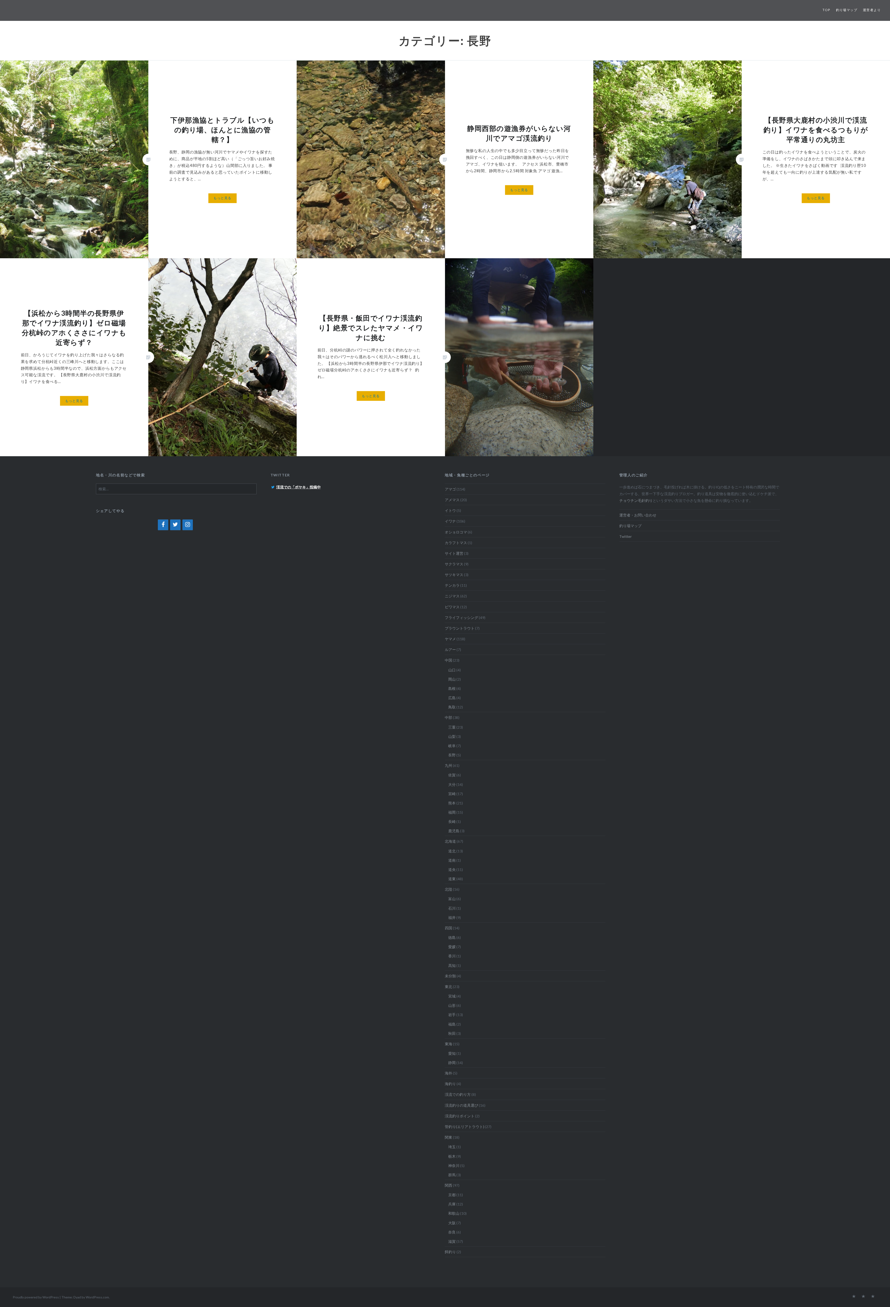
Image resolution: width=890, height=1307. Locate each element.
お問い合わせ (645, 515)
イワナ (450, 521)
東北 (448, 986)
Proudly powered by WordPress (36, 1297)
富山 (452, 898)
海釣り (450, 1083)
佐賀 (452, 775)
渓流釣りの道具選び (461, 1105)
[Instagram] (187, 525)
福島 (452, 1024)
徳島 (452, 937)
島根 (452, 688)
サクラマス (454, 564)
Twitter (625, 536)
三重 (452, 727)
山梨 (452, 736)
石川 (452, 908)
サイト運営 (454, 553)
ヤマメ (450, 639)
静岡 (452, 1062)
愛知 (452, 1053)
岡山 (452, 679)
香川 (452, 956)
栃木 (452, 1156)
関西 (448, 1185)
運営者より (872, 10)
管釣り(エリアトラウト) (464, 1126)
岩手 (452, 1014)
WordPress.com (97, 1297)
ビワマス (452, 607)
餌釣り (450, 1252)
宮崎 (452, 793)
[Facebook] (163, 525)
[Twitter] (175, 525)
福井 (452, 917)
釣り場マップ (846, 10)
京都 (452, 1194)
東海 (448, 1044)
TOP (826, 10)
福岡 (452, 812)
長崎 (452, 821)
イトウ (450, 510)
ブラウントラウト (459, 628)
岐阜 (452, 745)
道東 (452, 879)
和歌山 (453, 1213)
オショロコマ (456, 532)
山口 (452, 670)
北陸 (448, 889)
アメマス (452, 499)
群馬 (452, 1175)
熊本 (452, 803)
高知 (452, 965)
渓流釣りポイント (459, 1116)
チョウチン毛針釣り (636, 500)
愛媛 (452, 946)
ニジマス (452, 596)
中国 (448, 660)
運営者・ (626, 515)
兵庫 (452, 1204)
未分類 (450, 976)
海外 (448, 1073)
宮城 (452, 996)
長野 (452, 755)
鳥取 (452, 707)
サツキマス (454, 574)
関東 (448, 1137)
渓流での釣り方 (458, 1094)
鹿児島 (453, 831)
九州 (448, 765)
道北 (452, 851)
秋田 (452, 1033)
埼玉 (452, 1146)
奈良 (452, 1232)
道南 (452, 860)
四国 (448, 928)
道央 (452, 869)
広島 (452, 697)
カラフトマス (456, 542)
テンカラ (452, 585)
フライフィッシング (461, 617)
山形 (452, 1005)
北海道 (450, 841)
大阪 (452, 1223)
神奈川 (453, 1165)
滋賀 (452, 1241)
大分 (452, 784)
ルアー (450, 649)
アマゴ (450, 489)
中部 (448, 717)
